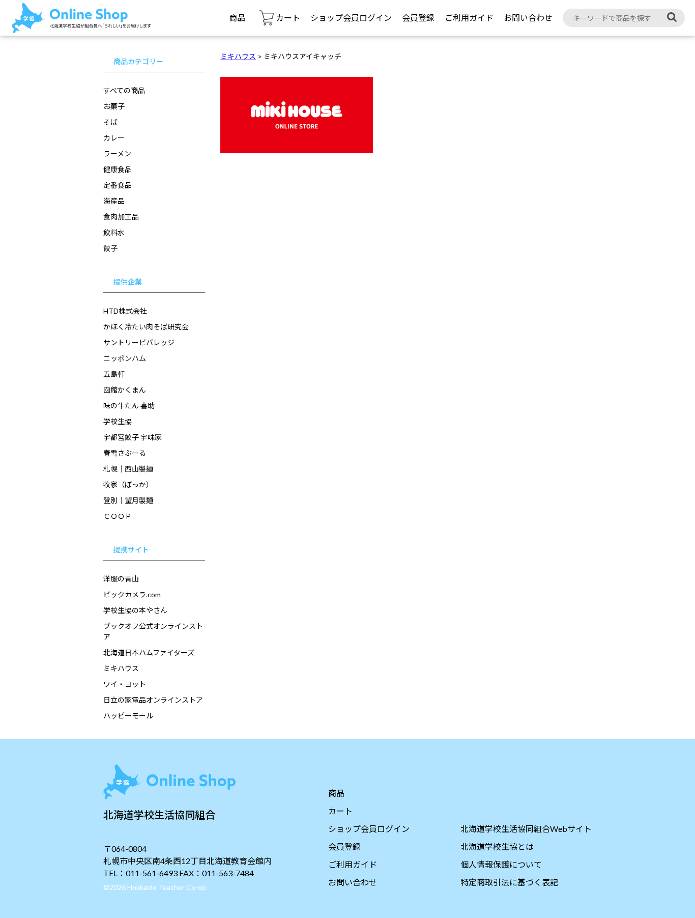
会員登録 (418, 17)
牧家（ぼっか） (128, 484)
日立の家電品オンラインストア (153, 700)
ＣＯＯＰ (117, 516)
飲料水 (114, 232)
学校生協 (117, 421)
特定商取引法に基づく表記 (509, 882)
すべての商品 (124, 90)
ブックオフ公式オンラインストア (153, 631)
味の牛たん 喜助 (129, 405)
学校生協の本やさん (135, 610)
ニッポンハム (124, 358)
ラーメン (117, 153)
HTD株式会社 (125, 311)
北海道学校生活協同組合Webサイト (526, 828)
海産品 (114, 201)
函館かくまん (124, 389)
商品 (237, 17)
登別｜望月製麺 (128, 500)
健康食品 (117, 169)
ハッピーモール (128, 715)
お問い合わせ (528, 17)
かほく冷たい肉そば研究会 (146, 326)
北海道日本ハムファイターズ (148, 652)
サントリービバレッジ (139, 342)
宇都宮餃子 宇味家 (132, 437)
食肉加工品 (121, 216)
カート (340, 811)
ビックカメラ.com (132, 594)
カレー (114, 137)
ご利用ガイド (469, 17)
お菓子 (114, 106)
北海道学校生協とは (497, 846)
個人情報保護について (501, 864)
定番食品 (117, 185)
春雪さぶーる (124, 453)
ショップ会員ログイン (351, 17)
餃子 (110, 248)
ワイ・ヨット (124, 684)
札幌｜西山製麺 (128, 468)
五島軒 (114, 374)
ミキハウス (121, 668)
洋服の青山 (121, 578)
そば (110, 122)
